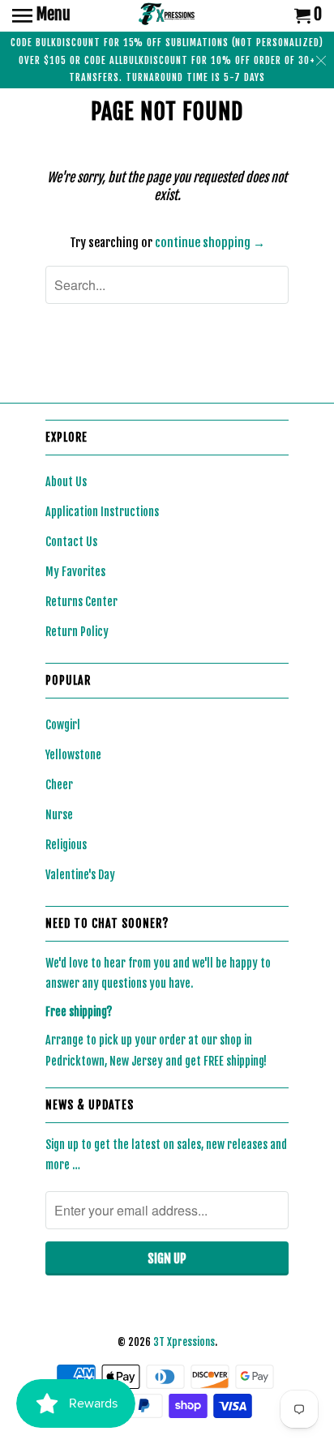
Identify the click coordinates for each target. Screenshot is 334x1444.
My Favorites (75, 572)
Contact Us (71, 542)
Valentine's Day (80, 875)
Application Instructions (102, 512)
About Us (66, 482)
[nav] (41, 16)
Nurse (59, 815)
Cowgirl (62, 725)
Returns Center (81, 602)
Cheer (59, 785)
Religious (66, 845)
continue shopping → (210, 242)
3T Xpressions (184, 1341)
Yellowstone (73, 755)
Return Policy (77, 632)
